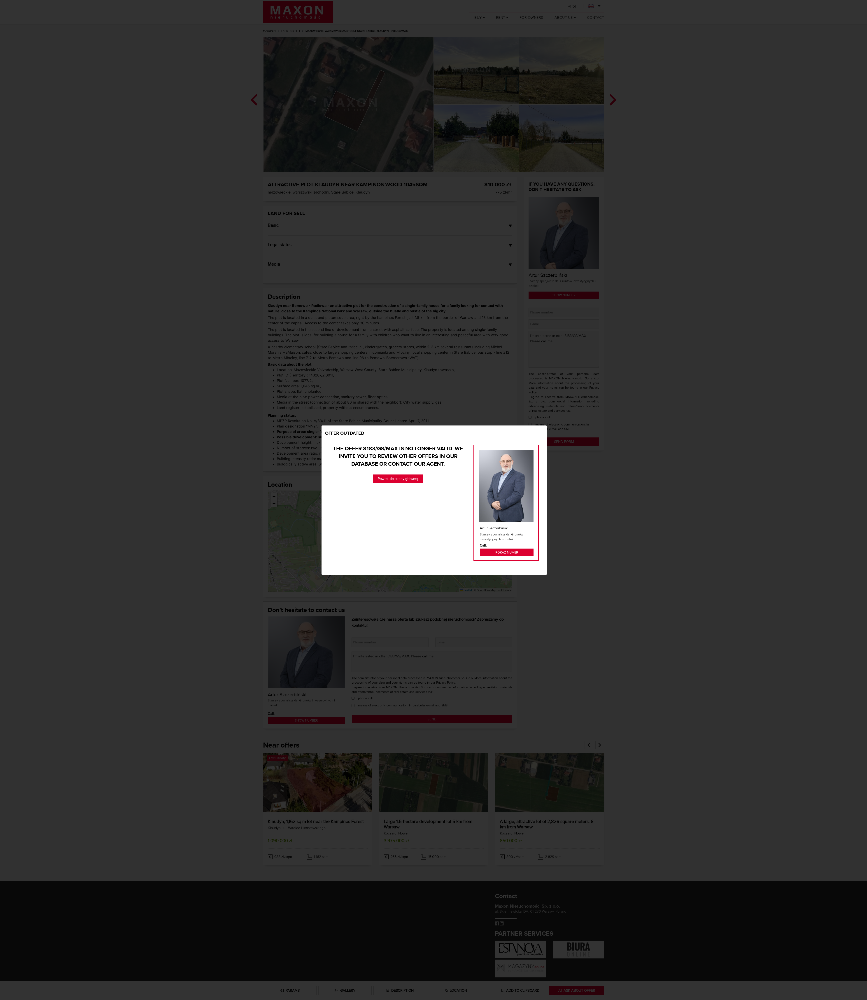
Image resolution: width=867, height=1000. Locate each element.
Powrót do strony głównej (398, 478)
